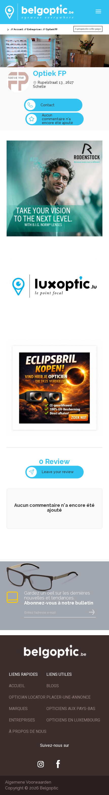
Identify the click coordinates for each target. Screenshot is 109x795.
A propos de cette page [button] (88, 29)
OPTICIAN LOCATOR (27, 697)
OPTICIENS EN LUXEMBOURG (73, 720)
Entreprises (34, 29)
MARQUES (18, 708)
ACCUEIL (17, 685)
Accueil (18, 29)
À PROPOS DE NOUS (27, 731)
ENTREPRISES (22, 720)
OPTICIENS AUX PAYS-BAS (70, 708)
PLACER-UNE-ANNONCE (68, 697)
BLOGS (52, 685)
